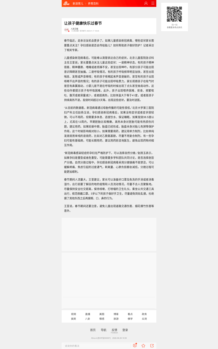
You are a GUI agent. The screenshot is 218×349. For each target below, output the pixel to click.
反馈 (114, 330)
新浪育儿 (78, 3)
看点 (130, 314)
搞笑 (73, 318)
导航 (103, 330)
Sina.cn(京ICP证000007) (101, 338)
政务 (144, 314)
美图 (101, 314)
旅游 (116, 318)
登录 (125, 330)
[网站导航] (153, 3)
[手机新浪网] (66, 4)
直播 (87, 314)
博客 (116, 314)
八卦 (87, 318)
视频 (73, 314)
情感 (101, 318)
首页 (93, 330)
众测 (144, 318)
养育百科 (93, 3)
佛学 (130, 318)
